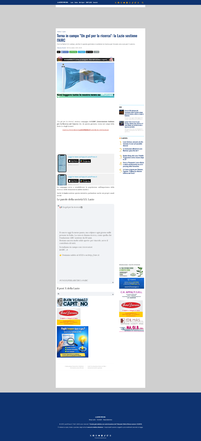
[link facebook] (118, 2)
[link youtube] (124, 2)
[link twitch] (135, 2)
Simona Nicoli (61, 48)
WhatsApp (73, 51)
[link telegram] (127, 2)
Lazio (72, 2)
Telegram (82, 51)
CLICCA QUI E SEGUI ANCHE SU (85, 130)
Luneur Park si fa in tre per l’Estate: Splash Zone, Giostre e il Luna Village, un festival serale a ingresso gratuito (134, 124)
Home (59, 31)
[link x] (115, 2)
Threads (90, 51)
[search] (142, 2)
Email (97, 51)
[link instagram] (121, 2)
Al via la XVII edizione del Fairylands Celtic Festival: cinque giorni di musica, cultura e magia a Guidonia (134, 113)
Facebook (65, 51)
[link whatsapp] (129, 2)
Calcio (76, 2)
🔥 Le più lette (123, 138)
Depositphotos (107, 419)
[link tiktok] (132, 2)
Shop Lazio (92, 419)
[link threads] (138, 2)
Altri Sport (82, 2)
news (120, 107)
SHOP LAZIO (89, 2)
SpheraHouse (103, 437)
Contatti (95, 2)
